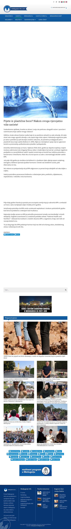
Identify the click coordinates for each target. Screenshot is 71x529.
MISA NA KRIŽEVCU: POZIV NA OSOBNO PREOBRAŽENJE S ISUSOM (49, 445)
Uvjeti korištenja (25, 497)
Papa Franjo (59, 454)
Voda (18, 234)
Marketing (23, 495)
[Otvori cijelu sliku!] (35, 102)
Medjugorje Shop (56, 16)
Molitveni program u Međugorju (26, 500)
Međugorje (34, 454)
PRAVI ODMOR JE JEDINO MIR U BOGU (46, 500)
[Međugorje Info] (15, 9)
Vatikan (46, 457)
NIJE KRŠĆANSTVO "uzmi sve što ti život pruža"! (63, 507)
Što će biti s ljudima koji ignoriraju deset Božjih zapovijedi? (63, 498)
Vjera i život (43, 20)
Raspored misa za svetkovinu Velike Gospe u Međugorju (17, 422)
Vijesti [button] (18, 16)
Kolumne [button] (8, 20)
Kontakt (23, 507)
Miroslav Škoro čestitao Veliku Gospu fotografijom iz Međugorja (48, 379)
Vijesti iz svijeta (9, 234)
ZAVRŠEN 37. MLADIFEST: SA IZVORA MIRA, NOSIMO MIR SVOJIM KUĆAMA (17, 445)
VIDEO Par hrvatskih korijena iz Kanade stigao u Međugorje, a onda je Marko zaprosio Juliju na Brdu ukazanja (52, 423)
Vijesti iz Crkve (57, 457)
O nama (23, 492)
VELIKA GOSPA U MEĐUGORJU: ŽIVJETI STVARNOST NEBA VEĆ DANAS (16, 379)
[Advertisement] (35, 40)
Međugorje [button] (28, 16)
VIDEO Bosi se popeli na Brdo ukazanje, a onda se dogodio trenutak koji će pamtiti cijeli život (34, 357)
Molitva (42, 454)
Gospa (59, 451)
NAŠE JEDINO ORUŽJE (63, 501)
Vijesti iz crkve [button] (41, 16)
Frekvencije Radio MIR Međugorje (27, 504)
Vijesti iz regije (32, 459)
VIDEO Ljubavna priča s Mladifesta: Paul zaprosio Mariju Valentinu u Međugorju (19, 400)
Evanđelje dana (37, 451)
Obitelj (51, 454)
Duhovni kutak (15, 451)
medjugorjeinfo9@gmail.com (38, 525)
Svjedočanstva (36, 457)
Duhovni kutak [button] (29, 20)
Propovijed (14, 457)
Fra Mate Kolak (49, 451)
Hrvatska (24, 454)
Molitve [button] (17, 20)
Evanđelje (26, 451)
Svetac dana (24, 457)
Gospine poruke (13, 454)
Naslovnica (9, 16)
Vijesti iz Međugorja (18, 459)
